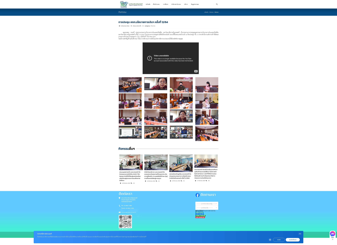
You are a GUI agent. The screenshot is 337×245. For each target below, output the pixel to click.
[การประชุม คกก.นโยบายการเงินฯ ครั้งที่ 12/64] (130, 85)
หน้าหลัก (148, 4)
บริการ (186, 4)
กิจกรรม (211, 12)
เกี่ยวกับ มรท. (156, 4)
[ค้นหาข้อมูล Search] (217, 4)
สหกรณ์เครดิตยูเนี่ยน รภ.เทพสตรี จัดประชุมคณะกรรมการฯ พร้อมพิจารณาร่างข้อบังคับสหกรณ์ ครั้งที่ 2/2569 (155, 176)
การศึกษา (165, 4)
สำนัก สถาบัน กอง (176, 4)
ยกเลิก (279, 240)
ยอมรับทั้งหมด (292, 240)
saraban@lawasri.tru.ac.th (128, 212)
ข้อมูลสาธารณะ (195, 4)
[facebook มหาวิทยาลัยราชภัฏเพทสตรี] (198, 194)
